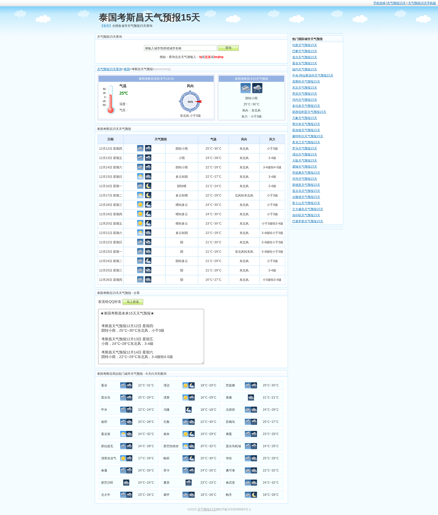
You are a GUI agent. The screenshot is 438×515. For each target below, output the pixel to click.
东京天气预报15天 (304, 87)
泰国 (127, 69)
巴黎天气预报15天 (304, 51)
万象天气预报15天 (304, 118)
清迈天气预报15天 (304, 154)
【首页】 (106, 26)
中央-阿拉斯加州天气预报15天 (312, 75)
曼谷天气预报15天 (304, 63)
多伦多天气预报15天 (306, 106)
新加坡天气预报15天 (306, 130)
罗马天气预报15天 (304, 148)
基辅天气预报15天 (304, 166)
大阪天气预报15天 (304, 160)
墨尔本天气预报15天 (306, 124)
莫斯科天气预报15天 (306, 81)
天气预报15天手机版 (422, 3)
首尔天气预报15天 (304, 57)
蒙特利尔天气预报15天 (307, 136)
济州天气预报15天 (304, 179)
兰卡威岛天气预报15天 (307, 209)
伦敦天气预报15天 (304, 45)
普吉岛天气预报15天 (306, 191)
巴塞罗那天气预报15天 (307, 221)
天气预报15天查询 (109, 69)
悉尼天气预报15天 (304, 93)
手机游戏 (379, 3)
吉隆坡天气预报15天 (306, 197)
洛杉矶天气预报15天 (306, 215)
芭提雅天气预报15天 (306, 172)
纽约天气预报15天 (304, 69)
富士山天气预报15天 (306, 203)
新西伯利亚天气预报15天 (309, 112)
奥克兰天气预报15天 (306, 142)
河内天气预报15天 (304, 100)
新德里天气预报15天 (306, 185)
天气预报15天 (396, 3)
